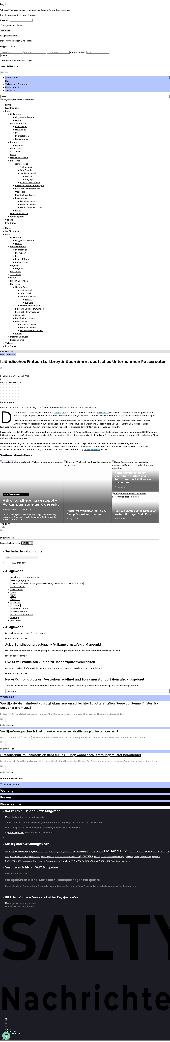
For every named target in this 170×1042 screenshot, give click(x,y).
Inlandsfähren (22, 136)
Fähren (18, 120)
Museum (104, 857)
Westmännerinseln (118, 861)
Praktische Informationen (27, 188)
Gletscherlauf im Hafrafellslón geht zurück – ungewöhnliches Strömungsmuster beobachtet (70, 755)
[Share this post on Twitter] (3, 524)
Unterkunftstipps (18, 611)
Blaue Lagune (10, 804)
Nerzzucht (110, 857)
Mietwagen (20, 129)
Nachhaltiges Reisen (25, 195)
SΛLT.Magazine (12, 108)
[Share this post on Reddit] (6, 524)
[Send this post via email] (9, 524)
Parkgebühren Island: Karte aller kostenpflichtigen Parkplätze (135, 512)
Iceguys (37, 857)
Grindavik (148, 852)
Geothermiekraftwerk (136, 852)
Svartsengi (37, 861)
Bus (17, 132)
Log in (3, 351)
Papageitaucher (126, 857)
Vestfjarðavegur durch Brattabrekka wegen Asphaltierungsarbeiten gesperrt (59, 731)
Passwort (4, 20)
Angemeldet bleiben (13, 25)
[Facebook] (6, 1022)
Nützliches (15, 160)
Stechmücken (27, 861)
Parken (5, 797)
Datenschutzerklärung (12, 1033)
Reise (7, 111)
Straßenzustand (28, 173)
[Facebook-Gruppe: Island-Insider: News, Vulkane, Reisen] (6, 1025)
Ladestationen (22, 139)
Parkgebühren (145, 857)
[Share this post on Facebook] (1, 524)
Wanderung (104, 861)
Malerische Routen (19, 213)
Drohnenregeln (54, 852)
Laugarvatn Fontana (61, 857)
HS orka (12, 857)
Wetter (18, 210)
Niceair (117, 857)
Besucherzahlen (28, 204)
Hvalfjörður (19, 857)
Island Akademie (28, 201)
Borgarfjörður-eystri (27, 851)
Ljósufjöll (97, 857)
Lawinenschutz (74, 857)
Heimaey (162, 852)
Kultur (13, 154)
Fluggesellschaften (24, 117)
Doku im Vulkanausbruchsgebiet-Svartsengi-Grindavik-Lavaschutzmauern (47, 583)
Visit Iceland (26, 167)
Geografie (20, 191)
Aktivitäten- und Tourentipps (24, 577)
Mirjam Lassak (10, 509)
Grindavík (156, 852)
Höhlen (31, 856)
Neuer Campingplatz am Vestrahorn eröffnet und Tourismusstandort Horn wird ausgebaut (133, 477)
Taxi (44, 861)
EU (73, 852)
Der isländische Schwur (31, 207)
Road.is (28, 176)
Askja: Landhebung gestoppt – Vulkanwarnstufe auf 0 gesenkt (31, 502)
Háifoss (25, 857)
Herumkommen (18, 123)
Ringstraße (156, 857)
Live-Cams (10, 223)
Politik (13, 599)
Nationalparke (17, 216)
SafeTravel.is (26, 170)
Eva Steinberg (7, 376)
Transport (49, 861)
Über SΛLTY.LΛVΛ (10, 1031)
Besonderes (21, 198)
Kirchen (51, 857)
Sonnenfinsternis (14, 860)
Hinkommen (16, 114)
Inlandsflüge (21, 126)
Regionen (14, 142)
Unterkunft (15, 148)
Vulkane (9, 219)
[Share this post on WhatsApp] (29, 543)
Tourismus (10, 90)
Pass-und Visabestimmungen (29, 185)
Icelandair (45, 857)
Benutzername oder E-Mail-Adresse (18, 15)
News (7, 81)
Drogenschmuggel (42, 852)
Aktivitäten (15, 151)
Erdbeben (68, 852)
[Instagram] (6, 1018)
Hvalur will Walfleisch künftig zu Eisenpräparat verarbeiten (87, 512)
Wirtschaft (11, 354)
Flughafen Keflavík (96, 852)
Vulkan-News (71, 861)
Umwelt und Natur (14, 87)
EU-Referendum (81, 852)
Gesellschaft (16, 589)
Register (28, 40)
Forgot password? (9, 35)
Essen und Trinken (19, 157)
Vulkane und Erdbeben (16, 84)
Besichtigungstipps (19, 580)
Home (8, 104)
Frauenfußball (116, 851)
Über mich (8, 1029)
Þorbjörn (128, 861)
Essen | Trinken (17, 586)
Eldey (62, 852)
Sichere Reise (21, 163)
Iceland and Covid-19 (30, 182)
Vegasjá (29, 179)
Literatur (86, 856)
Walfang (14, 617)
